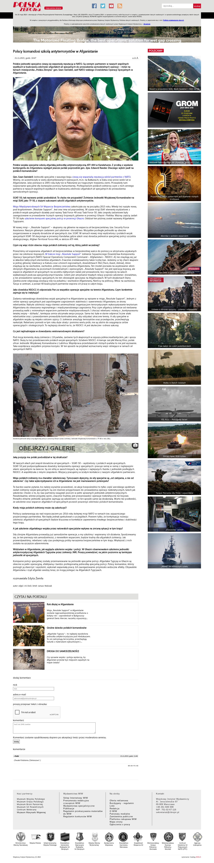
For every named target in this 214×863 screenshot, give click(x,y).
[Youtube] (111, 6)
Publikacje (68, 808)
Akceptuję (147, 24)
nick (16, 684)
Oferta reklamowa (119, 800)
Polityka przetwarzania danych (173, 20)
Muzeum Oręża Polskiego (30, 801)
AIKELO (198, 857)
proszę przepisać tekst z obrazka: (31, 704)
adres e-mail (20, 694)
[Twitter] (102, 6)
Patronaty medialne (120, 814)
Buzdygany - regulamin (122, 803)
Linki (112, 806)
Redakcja (114, 808)
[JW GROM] (175, 110)
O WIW (113, 811)
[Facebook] (94, 6)
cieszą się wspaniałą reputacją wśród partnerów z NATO (101, 176)
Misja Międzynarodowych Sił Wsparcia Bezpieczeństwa (41, 206)
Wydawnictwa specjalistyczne (79, 806)
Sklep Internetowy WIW (75, 798)
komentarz (19, 720)
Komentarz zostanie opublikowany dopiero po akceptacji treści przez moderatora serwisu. (59, 737)
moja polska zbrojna (53, 8)
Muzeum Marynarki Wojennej (31, 812)
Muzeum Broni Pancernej (30, 804)
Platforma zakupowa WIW (123, 819)
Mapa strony (116, 822)
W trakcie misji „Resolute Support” (63, 254)
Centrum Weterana (27, 809)
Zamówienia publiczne (121, 816)
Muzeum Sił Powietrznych (30, 806)
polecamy (155, 50)
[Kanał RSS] (119, 6)
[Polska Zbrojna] (50, 11)
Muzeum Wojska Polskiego (31, 799)
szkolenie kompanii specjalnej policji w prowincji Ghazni (54, 218)
